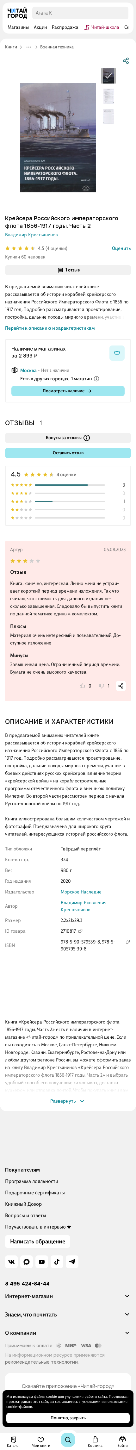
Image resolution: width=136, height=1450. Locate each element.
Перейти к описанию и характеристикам (50, 328)
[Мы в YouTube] (41, 1261)
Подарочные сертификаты (35, 1193)
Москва (28, 370)
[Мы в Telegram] (72, 1261)
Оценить (121, 248)
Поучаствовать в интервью (35, 1227)
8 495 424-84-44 (27, 1284)
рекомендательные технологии (41, 1362)
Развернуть (63, 1101)
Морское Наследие (81, 892)
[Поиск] (68, 1440)
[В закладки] (117, 353)
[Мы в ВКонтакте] (11, 1261)
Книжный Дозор (23, 1204)
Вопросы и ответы (25, 1215)
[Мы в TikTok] (57, 1261)
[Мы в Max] (26, 1261)
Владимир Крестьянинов (31, 235)
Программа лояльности (31, 1181)
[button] (68, 1298)
